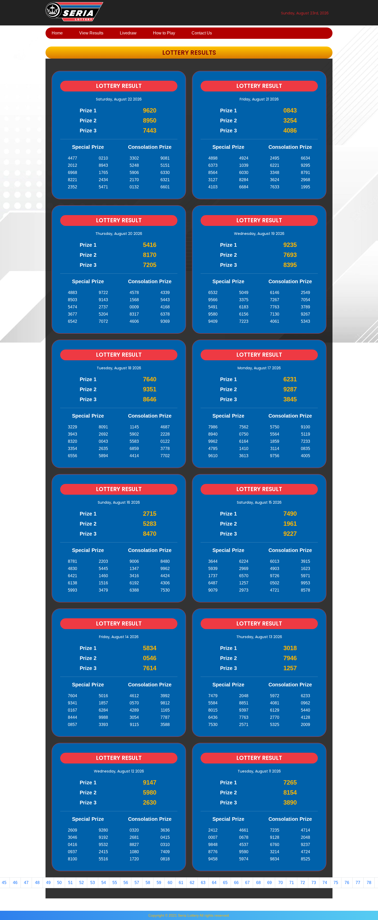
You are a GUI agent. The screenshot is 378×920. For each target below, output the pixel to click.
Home (57, 33)
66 (236, 882)
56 (125, 882)
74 (324, 882)
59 (159, 882)
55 (114, 882)
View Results (91, 33)
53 (92, 882)
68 (258, 882)
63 (203, 882)
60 (170, 882)
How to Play (164, 33)
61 (181, 882)
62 (192, 882)
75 (336, 882)
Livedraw (128, 33)
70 (280, 882)
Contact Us (202, 33)
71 (291, 882)
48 (37, 882)
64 (214, 882)
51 (70, 882)
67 (247, 882)
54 (103, 882)
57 (136, 882)
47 (26, 882)
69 (269, 882)
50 (59, 882)
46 (15, 882)
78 (369, 882)
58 (148, 882)
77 (358, 882)
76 (347, 882)
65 (225, 882)
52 (81, 882)
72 (302, 882)
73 (313, 882)
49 (48, 882)
